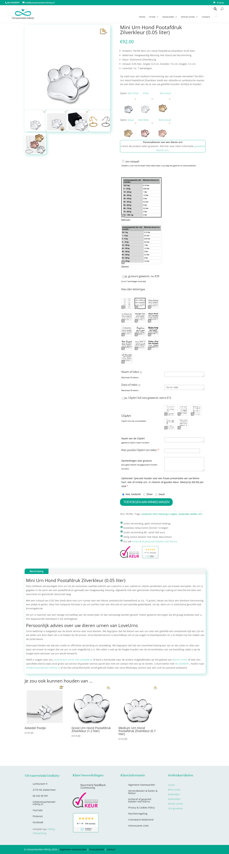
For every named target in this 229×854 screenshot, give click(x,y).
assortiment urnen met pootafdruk (73, 659)
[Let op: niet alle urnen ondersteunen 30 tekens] (139, 385)
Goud (131, 119)
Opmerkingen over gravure (136, 460)
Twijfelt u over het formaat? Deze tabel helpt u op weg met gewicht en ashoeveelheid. (158, 165)
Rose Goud (165, 119)
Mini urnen (174, 789)
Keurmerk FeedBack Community (93, 786)
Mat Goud (165, 93)
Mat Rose (143, 119)
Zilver (146, 93)
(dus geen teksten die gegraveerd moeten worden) (139, 466)
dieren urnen (179, 659)
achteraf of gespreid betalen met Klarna (154, 541)
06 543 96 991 (40, 795)
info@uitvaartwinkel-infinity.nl (43, 667)
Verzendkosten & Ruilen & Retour (142, 792)
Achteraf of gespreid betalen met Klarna (139, 800)
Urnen (152, 17)
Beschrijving (36, 571)
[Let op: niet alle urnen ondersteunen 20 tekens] (140, 372)
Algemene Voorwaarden (141, 784)
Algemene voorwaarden (73, 849)
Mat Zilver (133, 93)
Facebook (38, 822)
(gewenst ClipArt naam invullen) (135, 442)
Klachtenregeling (137, 813)
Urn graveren (175, 808)
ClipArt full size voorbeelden (133, 421)
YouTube (38, 810)
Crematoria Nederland (141, 819)
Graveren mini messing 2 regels (159, 514)
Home (142, 17)
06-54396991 (182, 663)
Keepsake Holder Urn (190, 514)
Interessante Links (138, 825)
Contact (111, 849)
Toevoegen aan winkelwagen (146, 502)
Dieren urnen (188, 17)
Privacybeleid (96, 849)
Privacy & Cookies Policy (141, 807)
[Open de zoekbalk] (215, 9)
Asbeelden (174, 794)
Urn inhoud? (132, 161)
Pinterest (38, 816)
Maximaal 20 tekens (129, 377)
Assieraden (168, 17)
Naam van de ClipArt (133, 438)
